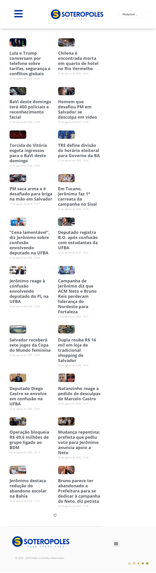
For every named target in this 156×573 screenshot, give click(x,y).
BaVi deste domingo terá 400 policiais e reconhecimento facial (30, 109)
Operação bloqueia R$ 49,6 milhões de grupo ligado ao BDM (29, 439)
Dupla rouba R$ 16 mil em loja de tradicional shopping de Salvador (77, 350)
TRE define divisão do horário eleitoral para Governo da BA (79, 150)
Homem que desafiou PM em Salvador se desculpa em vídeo (77, 109)
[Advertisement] (131, 52)
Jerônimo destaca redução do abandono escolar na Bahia (28, 488)
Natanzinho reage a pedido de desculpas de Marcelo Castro (79, 393)
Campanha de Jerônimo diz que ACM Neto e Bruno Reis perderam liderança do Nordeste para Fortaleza (77, 296)
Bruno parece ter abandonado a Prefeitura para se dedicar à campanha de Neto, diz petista (79, 491)
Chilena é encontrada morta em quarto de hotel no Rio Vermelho (78, 60)
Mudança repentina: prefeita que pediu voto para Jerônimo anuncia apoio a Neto (79, 442)
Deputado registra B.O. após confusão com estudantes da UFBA (78, 239)
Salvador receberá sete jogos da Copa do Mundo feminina (30, 345)
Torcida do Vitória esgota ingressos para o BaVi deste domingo (28, 152)
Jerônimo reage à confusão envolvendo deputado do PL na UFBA (29, 291)
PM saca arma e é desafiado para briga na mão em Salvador (31, 194)
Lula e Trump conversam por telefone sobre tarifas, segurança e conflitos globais (30, 63)
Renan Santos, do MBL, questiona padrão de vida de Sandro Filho (28, 536)
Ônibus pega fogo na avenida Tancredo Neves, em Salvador (79, 534)
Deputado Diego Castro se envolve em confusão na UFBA (28, 396)
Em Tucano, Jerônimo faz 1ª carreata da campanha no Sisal (77, 196)
